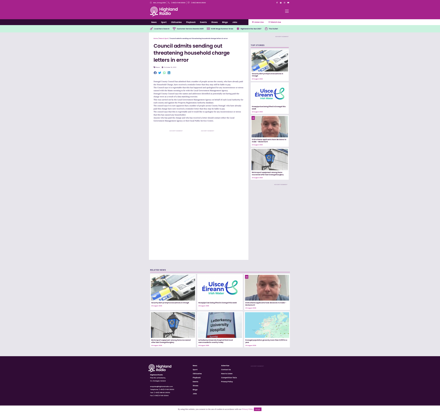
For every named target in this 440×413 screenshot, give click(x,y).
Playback (191, 22)
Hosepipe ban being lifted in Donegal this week (269, 107)
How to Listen (226, 373)
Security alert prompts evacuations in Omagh (267, 74)
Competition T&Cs (229, 377)
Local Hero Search (161, 29)
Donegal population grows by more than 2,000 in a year (266, 341)
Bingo (225, 22)
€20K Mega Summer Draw (222, 29)
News (154, 22)
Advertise (225, 365)
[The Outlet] (266, 28)
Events (203, 22)
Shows (214, 22)
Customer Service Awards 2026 (190, 29)
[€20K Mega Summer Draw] (208, 28)
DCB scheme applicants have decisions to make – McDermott (269, 140)
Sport (164, 22)
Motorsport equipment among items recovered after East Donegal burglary (268, 173)
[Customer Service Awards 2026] (174, 28)
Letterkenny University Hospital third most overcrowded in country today (215, 341)
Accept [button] (257, 409)
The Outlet (273, 29)
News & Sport (163, 38)
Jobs (234, 22)
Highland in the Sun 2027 (251, 29)
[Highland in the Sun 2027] (238, 28)
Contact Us (226, 369)
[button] (155, 73)
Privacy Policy (227, 381)
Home (156, 38)
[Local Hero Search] (151, 28)
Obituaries (176, 22)
